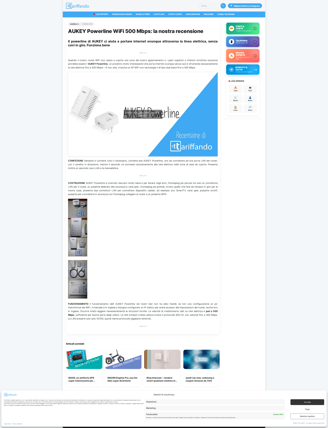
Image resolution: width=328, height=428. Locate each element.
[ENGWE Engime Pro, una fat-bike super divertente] (123, 351)
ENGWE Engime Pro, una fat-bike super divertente (122, 379)
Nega (307, 409)
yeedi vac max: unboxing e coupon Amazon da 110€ (200, 379)
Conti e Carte (175, 14)
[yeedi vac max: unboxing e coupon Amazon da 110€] (201, 351)
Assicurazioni (193, 14)
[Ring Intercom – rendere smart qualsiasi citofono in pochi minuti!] (162, 351)
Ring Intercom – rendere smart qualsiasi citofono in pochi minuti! (161, 380)
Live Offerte (102, 14)
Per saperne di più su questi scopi (315, 423)
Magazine (208, 14)
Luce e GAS (159, 14)
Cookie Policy (7, 424)
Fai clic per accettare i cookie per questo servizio (142, 114)
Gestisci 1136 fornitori (299, 423)
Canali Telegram (225, 14)
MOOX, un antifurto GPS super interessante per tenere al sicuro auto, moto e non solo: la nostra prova (83, 380)
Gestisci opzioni (307, 416)
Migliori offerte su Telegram (247, 6)
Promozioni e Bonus (122, 14)
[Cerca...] (223, 5)
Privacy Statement (17, 424)
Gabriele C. (74, 24)
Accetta (307, 402)
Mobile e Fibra (143, 14)
